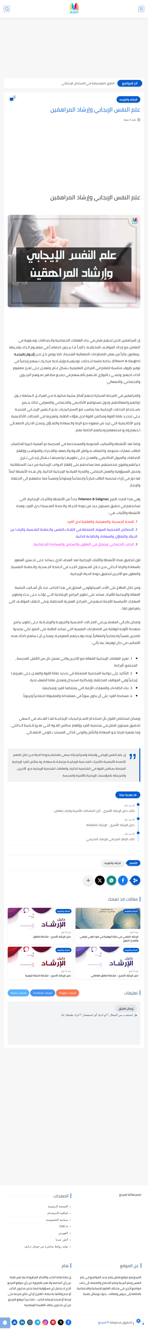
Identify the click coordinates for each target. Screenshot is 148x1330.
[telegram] (37, 1322)
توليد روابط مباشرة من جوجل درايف (46, 1246)
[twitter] (61, 1322)
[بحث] (7, 9)
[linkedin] (22, 1322)
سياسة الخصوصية (57, 1219)
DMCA (63, 1226)
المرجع (102, 1322)
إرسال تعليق (126, 1008)
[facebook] (68, 1322)
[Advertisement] (74, 48)
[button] (123, 880)
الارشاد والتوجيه (128, 99)
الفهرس (63, 1233)
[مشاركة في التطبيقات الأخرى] (88, 880)
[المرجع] (74, 8)
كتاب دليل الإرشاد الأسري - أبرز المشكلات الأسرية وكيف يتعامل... (94, 810)
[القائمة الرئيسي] (141, 9)
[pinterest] (53, 1322)
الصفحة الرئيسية (58, 1206)
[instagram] (45, 1322)
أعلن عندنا (62, 1239)
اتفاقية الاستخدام (57, 1213)
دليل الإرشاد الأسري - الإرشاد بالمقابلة (110, 825)
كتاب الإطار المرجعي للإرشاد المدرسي (110, 839)
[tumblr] (30, 1322)
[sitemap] (14, 1322)
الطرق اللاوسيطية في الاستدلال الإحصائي (88, 83)
